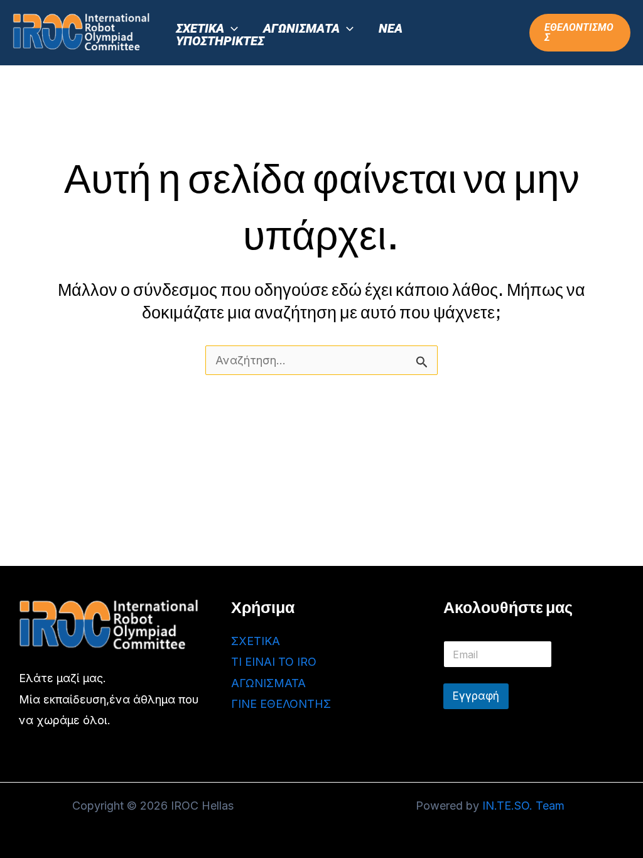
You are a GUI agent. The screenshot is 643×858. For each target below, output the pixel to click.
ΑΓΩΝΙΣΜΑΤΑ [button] (301, 28)
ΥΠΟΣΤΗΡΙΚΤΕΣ (220, 41)
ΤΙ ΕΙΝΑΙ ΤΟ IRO (273, 661)
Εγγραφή (476, 696)
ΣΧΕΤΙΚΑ (255, 641)
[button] (231, 28)
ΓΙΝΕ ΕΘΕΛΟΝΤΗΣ (281, 703)
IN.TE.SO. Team (523, 805)
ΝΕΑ (391, 28)
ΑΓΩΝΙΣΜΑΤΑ (268, 683)
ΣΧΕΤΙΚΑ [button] (200, 28)
